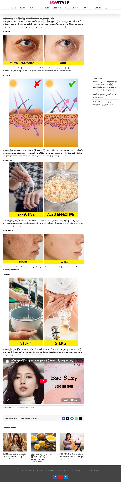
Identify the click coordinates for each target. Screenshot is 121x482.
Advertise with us (93, 470)
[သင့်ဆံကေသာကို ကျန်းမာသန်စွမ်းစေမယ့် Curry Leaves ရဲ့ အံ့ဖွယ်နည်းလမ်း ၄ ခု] (71, 434)
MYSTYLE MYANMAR (48, 470)
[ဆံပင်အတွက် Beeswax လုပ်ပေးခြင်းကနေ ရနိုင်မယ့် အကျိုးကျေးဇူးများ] (15, 434)
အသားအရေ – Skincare (27, 407)
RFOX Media (61, 470)
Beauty (19, 407)
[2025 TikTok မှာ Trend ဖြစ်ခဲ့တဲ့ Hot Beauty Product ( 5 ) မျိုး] (43, 434)
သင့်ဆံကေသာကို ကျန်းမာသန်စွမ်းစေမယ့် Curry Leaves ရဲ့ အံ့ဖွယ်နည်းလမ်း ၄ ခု (71, 456)
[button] (106, 8)
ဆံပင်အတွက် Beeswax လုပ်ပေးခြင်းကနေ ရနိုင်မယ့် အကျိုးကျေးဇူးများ (15, 456)
